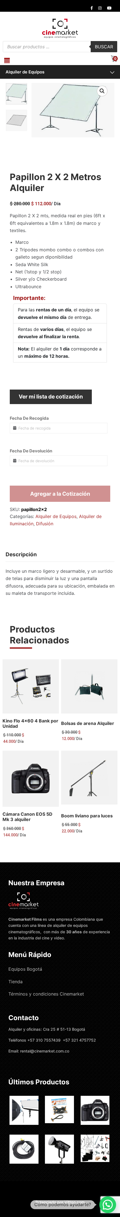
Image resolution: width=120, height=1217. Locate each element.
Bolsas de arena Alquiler (87, 723)
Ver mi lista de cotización (51, 396)
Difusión (44, 523)
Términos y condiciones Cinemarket (46, 994)
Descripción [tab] (21, 554)
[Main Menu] (7, 60)
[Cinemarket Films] (60, 28)
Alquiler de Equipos (25, 72)
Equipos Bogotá (25, 969)
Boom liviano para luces (87, 816)
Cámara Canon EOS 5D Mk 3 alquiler (27, 816)
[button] (102, 91)
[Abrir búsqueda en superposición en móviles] (60, 46)
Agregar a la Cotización (60, 493)
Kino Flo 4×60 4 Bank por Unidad (30, 723)
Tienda (15, 981)
